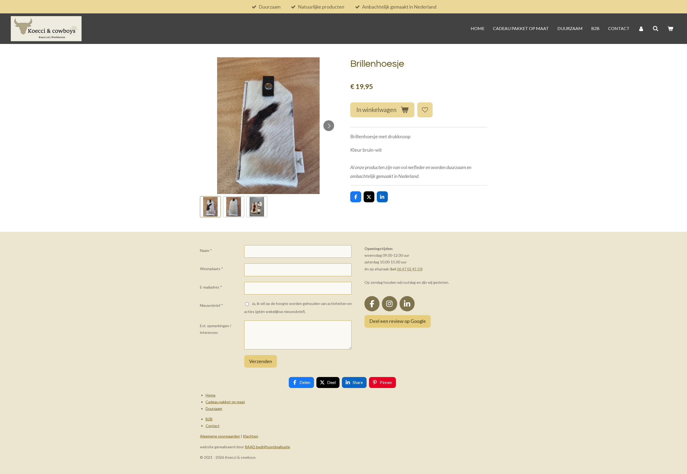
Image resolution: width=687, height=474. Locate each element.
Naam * (206, 250)
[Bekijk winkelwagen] (670, 28)
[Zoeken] (656, 28)
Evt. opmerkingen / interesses (215, 329)
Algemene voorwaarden (220, 436)
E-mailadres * (211, 287)
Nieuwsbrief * (211, 305)
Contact (213, 425)
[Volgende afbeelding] (328, 125)
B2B (209, 419)
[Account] (641, 28)
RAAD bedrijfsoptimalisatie (267, 447)
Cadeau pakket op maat (225, 402)
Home (210, 395)
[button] (210, 206)
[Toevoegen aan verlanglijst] (424, 109)
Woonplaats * (211, 268)
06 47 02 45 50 (409, 269)
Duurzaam (214, 408)
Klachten (250, 436)
